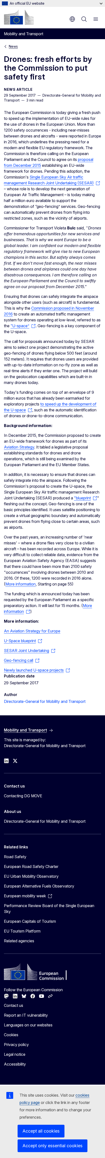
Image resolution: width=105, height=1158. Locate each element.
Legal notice (14, 1054)
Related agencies (19, 940)
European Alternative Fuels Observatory (39, 886)
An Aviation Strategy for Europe (32, 631)
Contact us (13, 1005)
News (13, 46)
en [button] (72, 19)
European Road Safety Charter (31, 866)
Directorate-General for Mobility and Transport (44, 701)
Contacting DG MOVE (23, 795)
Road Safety (15, 856)
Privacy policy (16, 1044)
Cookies (11, 1034)
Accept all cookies (41, 1131)
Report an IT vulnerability (26, 1015)
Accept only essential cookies (52, 1145)
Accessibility (15, 1064)
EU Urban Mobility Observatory (31, 876)
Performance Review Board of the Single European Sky (49, 908)
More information (20, 584)
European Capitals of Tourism (30, 921)
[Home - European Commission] (19, 17)
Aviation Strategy (19, 447)
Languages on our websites (28, 1025)
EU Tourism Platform (22, 931)
